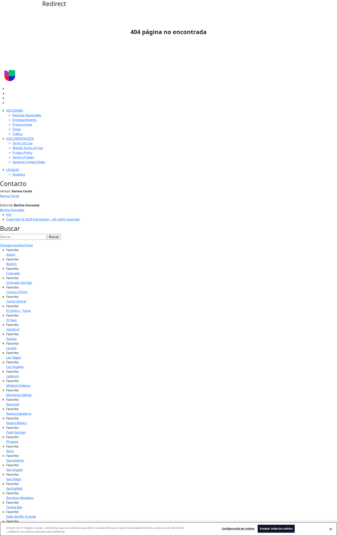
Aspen (10, 254)
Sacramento (15, 460)
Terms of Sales (23, 157)
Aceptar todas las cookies (276, 528)
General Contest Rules (28, 162)
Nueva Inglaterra (18, 413)
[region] (168, 529)
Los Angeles (15, 367)
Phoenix (12, 442)
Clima (16, 129)
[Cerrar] (330, 529)
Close (29, 245)
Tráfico (17, 134)
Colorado (13, 273)
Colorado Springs (19, 282)
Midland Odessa (18, 385)
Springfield (14, 488)
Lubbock (12, 376)
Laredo (11, 348)
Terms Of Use (22, 143)
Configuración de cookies (238, 528)
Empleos (18, 174)
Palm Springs (16, 432)
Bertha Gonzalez (12, 210)
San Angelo (14, 470)
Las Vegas (13, 357)
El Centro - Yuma (18, 311)
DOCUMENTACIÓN (20, 138)
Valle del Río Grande (21, 516)
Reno (10, 451)
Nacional (12, 404)
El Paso (11, 320)
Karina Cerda (9, 196)
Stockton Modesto (20, 498)
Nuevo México (16, 423)
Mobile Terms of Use (27, 148)
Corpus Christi (16, 292)
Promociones (22, 124)
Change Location (12, 245)
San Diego (13, 479)
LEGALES (12, 170)
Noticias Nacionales (26, 115)
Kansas (11, 339)
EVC (9, 214)
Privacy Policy (22, 152)
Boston (11, 264)
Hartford (12, 329)
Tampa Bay (14, 507)
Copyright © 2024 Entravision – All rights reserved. (43, 219)
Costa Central (16, 301)
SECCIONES (14, 110)
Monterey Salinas (19, 395)
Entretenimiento (24, 120)
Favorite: (12, 250)
